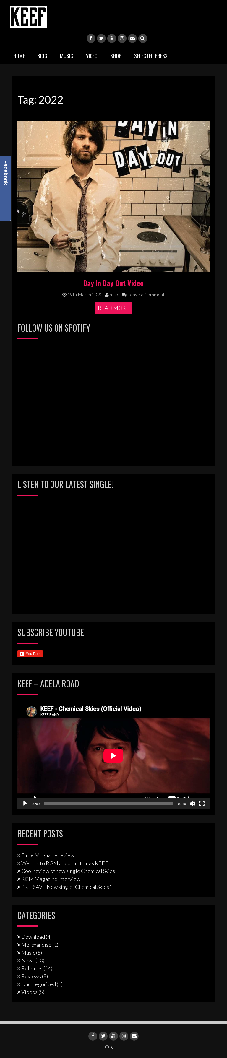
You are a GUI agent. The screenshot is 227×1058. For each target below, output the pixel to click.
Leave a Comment (146, 294)
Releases (32, 968)
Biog (42, 56)
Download (33, 936)
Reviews (31, 976)
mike (114, 294)
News (28, 960)
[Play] (25, 803)
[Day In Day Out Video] (113, 196)
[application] (113, 756)
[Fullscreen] (202, 803)
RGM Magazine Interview (50, 879)
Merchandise (36, 944)
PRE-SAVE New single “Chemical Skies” (66, 887)
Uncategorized (38, 984)
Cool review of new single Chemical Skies (68, 871)
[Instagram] (122, 38)
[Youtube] (111, 38)
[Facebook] (91, 38)
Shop (115, 56)
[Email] (132, 38)
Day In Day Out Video (113, 282)
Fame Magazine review (47, 855)
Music (66, 56)
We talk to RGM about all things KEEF (64, 863)
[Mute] (192, 803)
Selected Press (151, 56)
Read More (113, 308)
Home (19, 56)
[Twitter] (101, 38)
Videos (29, 992)
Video (92, 56)
